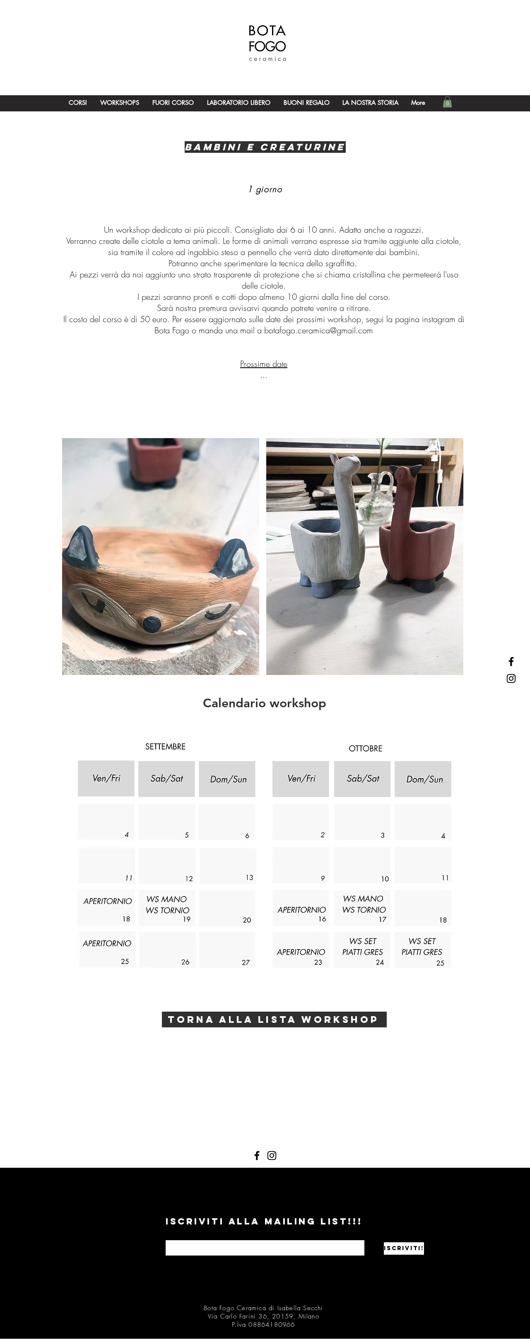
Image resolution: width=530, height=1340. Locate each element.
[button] (447, 101)
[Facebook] (257, 1156)
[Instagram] (272, 1156)
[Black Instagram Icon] (511, 678)
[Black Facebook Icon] (511, 662)
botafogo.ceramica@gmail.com (318, 330)
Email (171, 1237)
